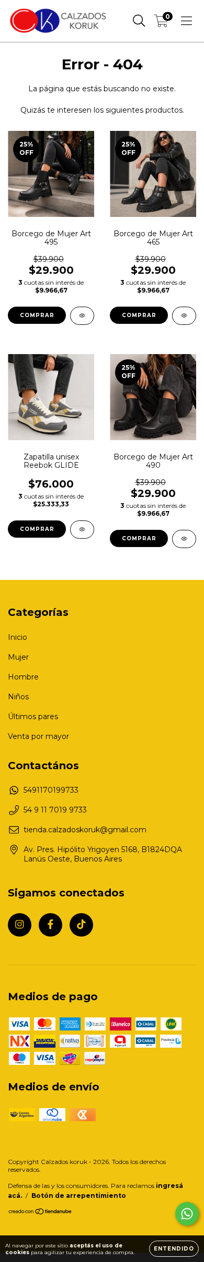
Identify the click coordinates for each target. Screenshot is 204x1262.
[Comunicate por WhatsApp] (187, 1213)
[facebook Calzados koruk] (50, 925)
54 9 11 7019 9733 (55, 810)
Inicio (17, 637)
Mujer (18, 657)
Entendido (174, 1248)
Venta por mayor (38, 736)
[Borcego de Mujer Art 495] (82, 316)
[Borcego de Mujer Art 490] (184, 539)
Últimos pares (33, 716)
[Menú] (186, 21)
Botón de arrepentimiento (78, 1195)
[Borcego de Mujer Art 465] (184, 316)
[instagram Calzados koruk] (19, 925)
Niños (18, 696)
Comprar (37, 315)
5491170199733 (51, 790)
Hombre (23, 677)
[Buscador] (139, 21)
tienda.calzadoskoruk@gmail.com (85, 829)
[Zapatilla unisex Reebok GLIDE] (82, 529)
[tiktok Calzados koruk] (81, 925)
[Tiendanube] (40, 1213)
